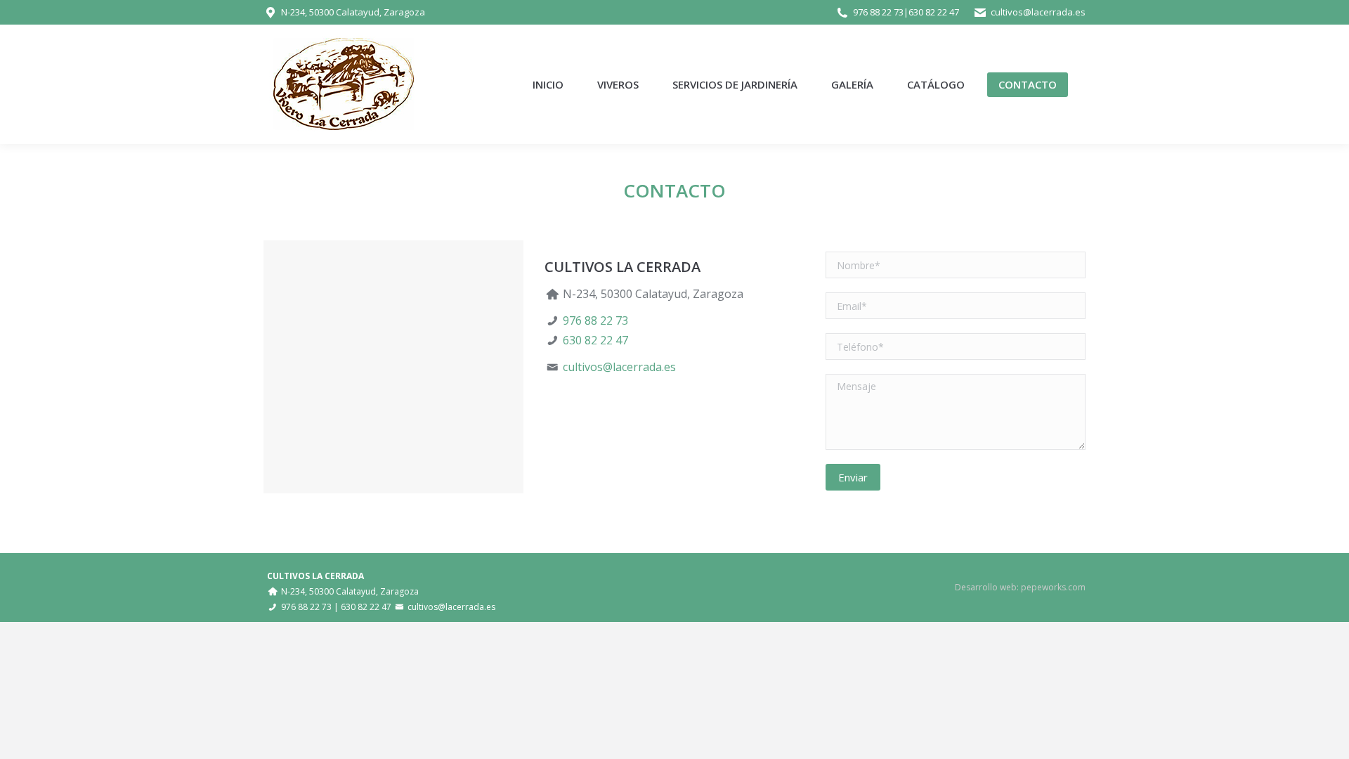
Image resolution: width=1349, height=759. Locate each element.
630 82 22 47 (933, 12)
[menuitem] (548, 84)
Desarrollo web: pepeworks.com (1020, 587)
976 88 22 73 (878, 12)
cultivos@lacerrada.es (1038, 12)
